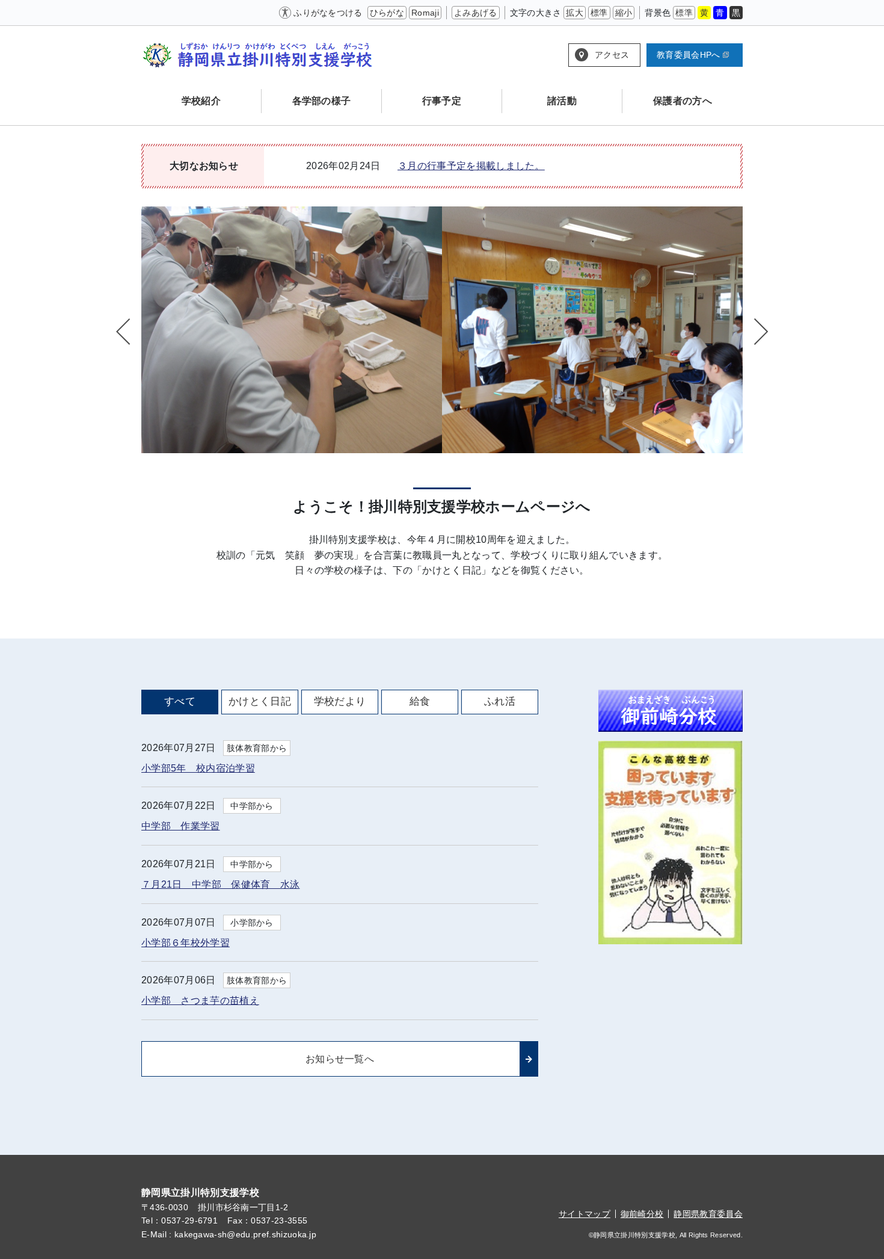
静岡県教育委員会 (708, 1214)
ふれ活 (499, 701)
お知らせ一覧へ (339, 1059)
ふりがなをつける (328, 12)
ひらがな (387, 12)
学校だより (340, 701)
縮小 (624, 12)
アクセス (612, 55)
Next (759, 331)
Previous (124, 331)
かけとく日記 (260, 701)
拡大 (574, 12)
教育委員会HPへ (688, 55)
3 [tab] (717, 441)
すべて (179, 701)
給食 (420, 701)
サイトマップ (584, 1214)
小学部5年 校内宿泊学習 (198, 768)
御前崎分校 (642, 1214)
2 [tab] (702, 441)
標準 (599, 12)
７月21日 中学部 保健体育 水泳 (220, 884)
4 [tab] (731, 441)
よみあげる (475, 12)
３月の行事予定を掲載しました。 (471, 166)
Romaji (425, 12)
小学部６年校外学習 (185, 943)
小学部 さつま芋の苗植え (200, 1000)
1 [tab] (688, 441)
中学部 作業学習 (180, 826)
